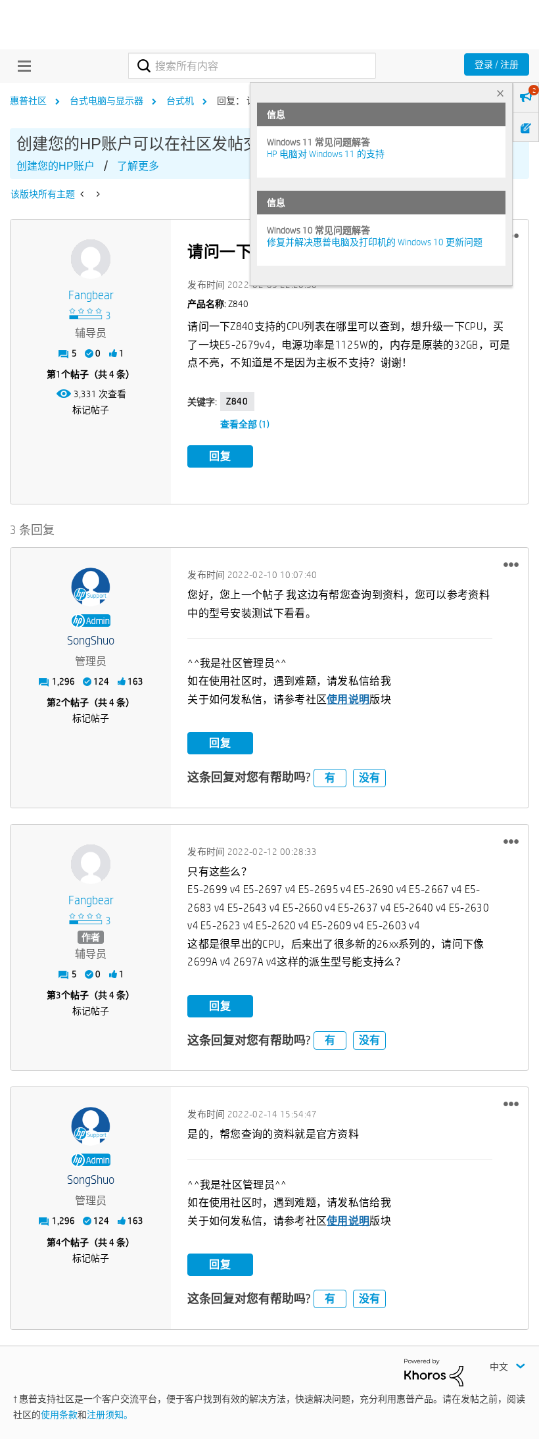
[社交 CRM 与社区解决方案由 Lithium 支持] (433, 1372)
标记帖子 (90, 410)
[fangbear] (90, 259)
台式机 (180, 101)
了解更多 (138, 166)
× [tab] (500, 93)
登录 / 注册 (497, 64)
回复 (220, 456)
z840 (237, 401)
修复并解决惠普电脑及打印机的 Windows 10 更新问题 (374, 242)
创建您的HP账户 (55, 166)
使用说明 (348, 699)
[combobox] (251, 66)
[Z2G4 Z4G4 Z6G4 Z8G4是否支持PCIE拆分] (97, 194)
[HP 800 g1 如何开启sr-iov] (83, 194)
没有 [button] (369, 778)
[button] (511, 564)
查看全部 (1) (245, 424)
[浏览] (21, 65)
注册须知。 (110, 1415)
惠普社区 (28, 101)
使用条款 (59, 1415)
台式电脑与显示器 (106, 101)
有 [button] (330, 778)
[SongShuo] (90, 587)
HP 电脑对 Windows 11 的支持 (326, 154)
